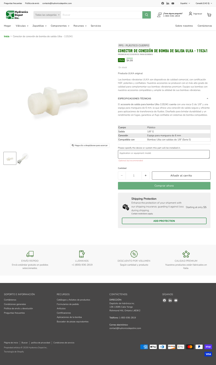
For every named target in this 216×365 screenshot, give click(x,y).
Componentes (59, 25)
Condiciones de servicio (63, 342)
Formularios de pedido (68, 304)
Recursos (79, 25)
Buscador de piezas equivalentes (73, 321)
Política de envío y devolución (18, 308)
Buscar (25, 342)
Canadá (203, 3)
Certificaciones (64, 312)
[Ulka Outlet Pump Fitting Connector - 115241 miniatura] (10, 158)
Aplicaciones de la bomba (69, 317)
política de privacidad (40, 342)
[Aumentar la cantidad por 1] (146, 176)
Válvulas (21, 25)
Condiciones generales (15, 304)
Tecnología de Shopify (14, 351)
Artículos (61, 308)
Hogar (7, 25)
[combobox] (101, 14)
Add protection (164, 221)
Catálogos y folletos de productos (73, 299)
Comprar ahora (164, 185)
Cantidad (122, 168)
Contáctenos (205, 25)
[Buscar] (146, 14)
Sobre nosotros (184, 25)
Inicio (6, 36)
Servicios (96, 25)
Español (183, 3)
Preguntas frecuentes (13, 3)
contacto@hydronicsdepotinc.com (57, 3)
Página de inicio (11, 342)
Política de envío (32, 3)
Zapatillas (39, 25)
